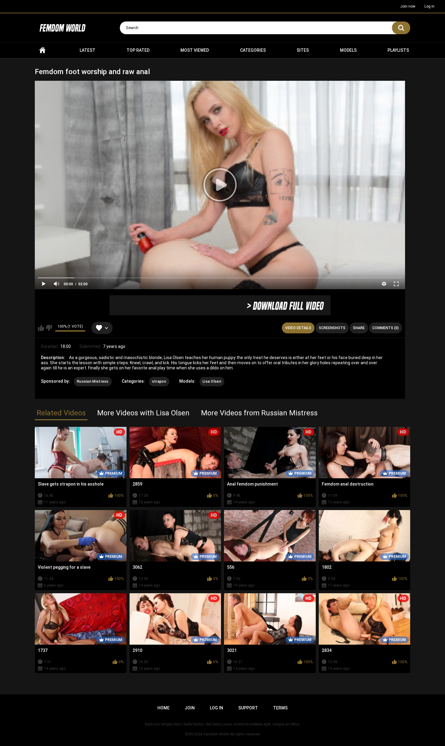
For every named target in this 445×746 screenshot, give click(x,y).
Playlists (398, 50)
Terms (280, 707)
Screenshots (332, 328)
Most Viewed (194, 50)
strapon (159, 381)
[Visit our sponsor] (220, 305)
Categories (253, 50)
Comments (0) (385, 328)
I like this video (41, 328)
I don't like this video (49, 328)
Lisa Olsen (212, 381)
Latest (87, 50)
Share (359, 328)
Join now (407, 6)
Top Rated (138, 50)
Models (348, 50)
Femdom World (216, 734)
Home (42, 50)
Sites (303, 50)
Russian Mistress (93, 381)
